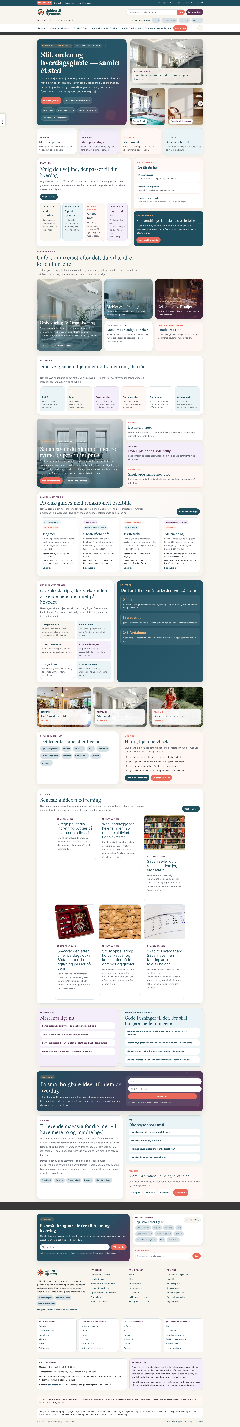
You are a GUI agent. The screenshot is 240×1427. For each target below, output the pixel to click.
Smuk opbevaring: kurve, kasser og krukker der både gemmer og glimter (118, 957)
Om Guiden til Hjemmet (177, 1274)
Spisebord (128, 1339)
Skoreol (66, 749)
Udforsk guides (51, 100)
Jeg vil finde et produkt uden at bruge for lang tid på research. (156, 770)
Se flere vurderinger (188, 511)
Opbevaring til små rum (92, 1348)
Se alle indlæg (49, 197)
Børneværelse (135, 1288)
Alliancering (197, 20)
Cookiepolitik (173, 1288)
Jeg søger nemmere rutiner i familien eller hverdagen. (152, 766)
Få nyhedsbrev (194, 12)
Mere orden (48, 110)
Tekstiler (67, 756)
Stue (162, 1240)
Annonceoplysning (175, 1292)
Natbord (127, 1343)
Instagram (136, 1192)
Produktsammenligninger (146, 1240)
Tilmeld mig (162, 1096)
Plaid (168, 1326)
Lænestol (128, 1335)
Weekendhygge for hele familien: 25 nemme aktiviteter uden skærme (118, 830)
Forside (41, 28)
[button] (2, 120)
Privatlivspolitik (197, 3)
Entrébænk (103, 749)
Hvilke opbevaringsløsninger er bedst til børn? (153, 1149)
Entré (179, 1228)
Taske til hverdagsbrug (176, 1339)
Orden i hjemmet (143, 1228)
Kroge (84, 1335)
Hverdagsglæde (173, 1348)
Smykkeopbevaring (50, 756)
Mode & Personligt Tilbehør (105, 28)
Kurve (84, 1330)
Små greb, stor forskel (139, 1301)
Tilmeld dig (118, 1247)
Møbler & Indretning (131, 28)
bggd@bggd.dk (55, 1385)
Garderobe (79, 749)
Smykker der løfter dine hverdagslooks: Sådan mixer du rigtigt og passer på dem (75, 960)
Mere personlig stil (66, 110)
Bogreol (156, 20)
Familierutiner (81, 756)
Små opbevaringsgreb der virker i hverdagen (73, 3)
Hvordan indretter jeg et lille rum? (146, 1140)
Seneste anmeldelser (179, 3)
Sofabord (128, 1326)
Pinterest (150, 1192)
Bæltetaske (184, 20)
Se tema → (46, 720)
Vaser (90, 749)
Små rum (96, 756)
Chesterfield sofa (169, 20)
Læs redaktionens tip (148, 240)
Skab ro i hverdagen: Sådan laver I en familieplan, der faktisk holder (164, 957)
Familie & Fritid (81, 28)
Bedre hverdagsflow (88, 110)
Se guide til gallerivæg (76, 480)
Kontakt (170, 1279)
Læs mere (75, 855)
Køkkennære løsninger (139, 1297)
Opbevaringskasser (50, 749)
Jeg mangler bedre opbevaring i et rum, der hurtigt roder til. (155, 757)
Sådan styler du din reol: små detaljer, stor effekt (163, 865)
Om (159, 3)
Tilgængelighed (174, 1301)
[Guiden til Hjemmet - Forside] (49, 12)
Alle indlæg (180, 28)
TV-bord (127, 1348)
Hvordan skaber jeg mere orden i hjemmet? (151, 1132)
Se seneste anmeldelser (78, 100)
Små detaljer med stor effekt (55, 118)
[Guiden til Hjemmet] (48, 1272)
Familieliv (178, 1234)
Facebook (165, 1192)
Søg (181, 12)
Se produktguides (161, 777)
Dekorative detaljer (163, 1234)
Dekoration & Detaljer (60, 28)
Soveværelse (173, 1240)
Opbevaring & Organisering (158, 28)
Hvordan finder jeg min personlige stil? (149, 1157)
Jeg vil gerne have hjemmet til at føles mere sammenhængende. (157, 761)
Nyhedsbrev (181, 1192)
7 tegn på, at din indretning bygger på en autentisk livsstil (75, 828)
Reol (126, 1330)
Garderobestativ (88, 1343)
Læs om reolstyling (51, 480)
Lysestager (46, 763)
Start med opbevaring (137, 777)
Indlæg (165, 3)
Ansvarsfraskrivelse (176, 1297)
